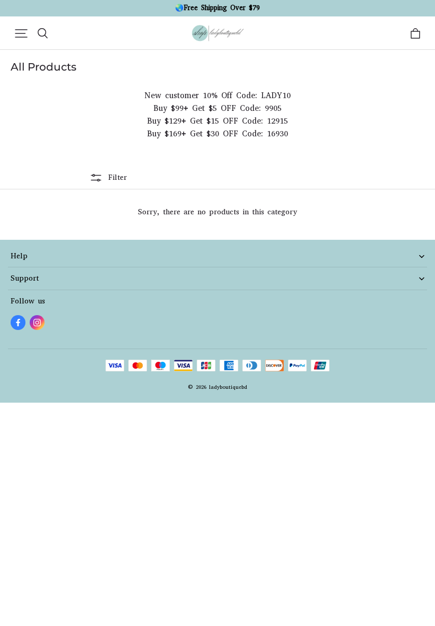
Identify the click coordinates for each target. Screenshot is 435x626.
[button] (21, 33)
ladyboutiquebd (228, 387)
